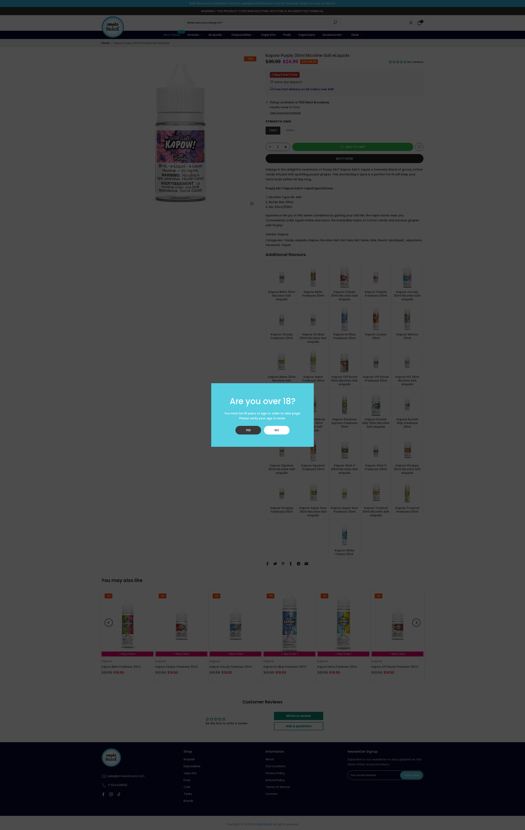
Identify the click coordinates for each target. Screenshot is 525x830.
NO (277, 430)
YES (248, 430)
